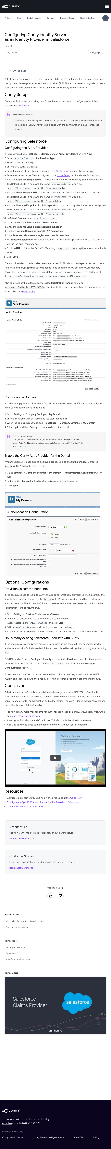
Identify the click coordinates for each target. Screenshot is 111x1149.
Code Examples (34, 18)
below (18, 129)
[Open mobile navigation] (107, 6)
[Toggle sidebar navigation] (105, 18)
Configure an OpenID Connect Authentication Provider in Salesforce (43, 802)
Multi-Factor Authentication (18, 959)
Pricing (96, 1137)
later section (28, 291)
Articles (8, 18)
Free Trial (78, 1137)
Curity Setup (62, 171)
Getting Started (87, 18)
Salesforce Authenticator (17, 927)
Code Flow (23, 105)
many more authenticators (26, 716)
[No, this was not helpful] (60, 895)
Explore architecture (20, 838)
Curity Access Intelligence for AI (49, 1137)
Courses (50, 18)
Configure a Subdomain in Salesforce (26, 806)
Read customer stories (21, 867)
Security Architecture (15, 947)
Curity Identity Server (13, 1137)
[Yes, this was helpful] (50, 895)
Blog (19, 18)
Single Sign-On (12, 953)
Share (14, 52)
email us (7, 1123)
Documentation (67, 18)
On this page (19, 70)
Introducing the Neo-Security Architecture (25, 921)
